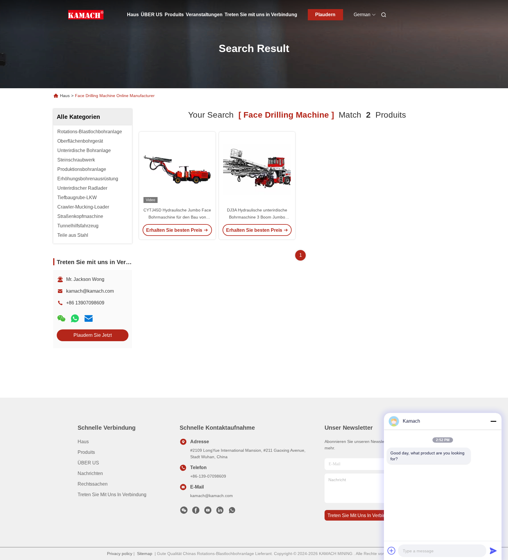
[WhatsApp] (75, 318)
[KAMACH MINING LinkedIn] (220, 511)
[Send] (493, 550)
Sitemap (144, 553)
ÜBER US (152, 14)
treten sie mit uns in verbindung (361, 515)
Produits (174, 14)
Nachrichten (90, 473)
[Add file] (391, 550)
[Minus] (493, 421)
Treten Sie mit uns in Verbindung (261, 14)
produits (86, 452)
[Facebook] (196, 511)
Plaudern (325, 14)
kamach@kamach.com (90, 291)
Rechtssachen (93, 483)
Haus (133, 14)
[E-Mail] (88, 318)
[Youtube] (208, 511)
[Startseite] (85, 15)
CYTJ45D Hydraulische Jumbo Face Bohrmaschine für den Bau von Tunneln (177, 217)
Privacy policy (119, 553)
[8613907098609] (232, 511)
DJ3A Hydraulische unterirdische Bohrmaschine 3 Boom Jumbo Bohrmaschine (257, 217)
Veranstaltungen (204, 14)
